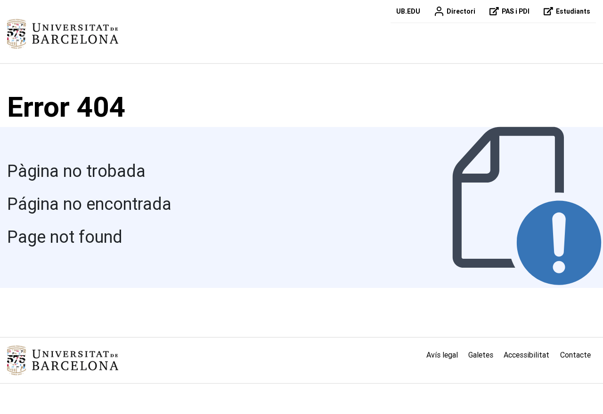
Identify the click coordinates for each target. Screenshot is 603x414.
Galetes (480, 354)
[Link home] (62, 360)
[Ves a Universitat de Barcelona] (62, 34)
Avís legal (442, 354)
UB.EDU (408, 11)
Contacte (575, 354)
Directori (461, 11)
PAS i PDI (516, 11)
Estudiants (573, 11)
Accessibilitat (526, 354)
